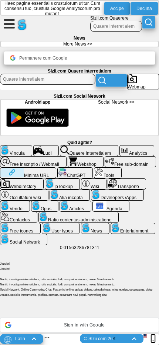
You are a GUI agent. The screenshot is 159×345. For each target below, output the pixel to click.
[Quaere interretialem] (89, 148)
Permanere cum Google (43, 58)
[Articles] (75, 203)
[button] (79, 325)
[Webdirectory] (22, 181)
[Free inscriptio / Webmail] (33, 159)
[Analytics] (137, 148)
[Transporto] (127, 181)
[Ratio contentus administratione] (78, 214)
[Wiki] (93, 181)
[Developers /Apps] (117, 192)
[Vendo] (15, 203)
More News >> (77, 44)
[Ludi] (46, 148)
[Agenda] (111, 203)
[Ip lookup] (62, 181)
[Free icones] (20, 225)
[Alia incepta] (70, 192)
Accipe (117, 8)
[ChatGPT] (75, 170)
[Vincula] (16, 148)
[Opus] (45, 203)
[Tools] (108, 170)
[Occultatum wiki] (24, 192)
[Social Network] (23, 237)
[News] (95, 225)
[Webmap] (143, 76)
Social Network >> (116, 102)
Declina (144, 8)
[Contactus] (18, 214)
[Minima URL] (28, 170)
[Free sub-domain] (130, 159)
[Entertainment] (133, 225)
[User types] (61, 225)
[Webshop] (86, 159)
